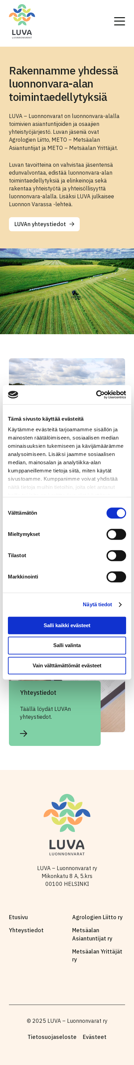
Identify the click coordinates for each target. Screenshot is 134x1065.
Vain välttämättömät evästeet (67, 665)
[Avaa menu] (119, 21)
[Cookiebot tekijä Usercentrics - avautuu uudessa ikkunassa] (96, 394)
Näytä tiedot (97, 604)
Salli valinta (67, 645)
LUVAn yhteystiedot (40, 224)
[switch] (116, 534)
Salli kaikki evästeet (67, 625)
